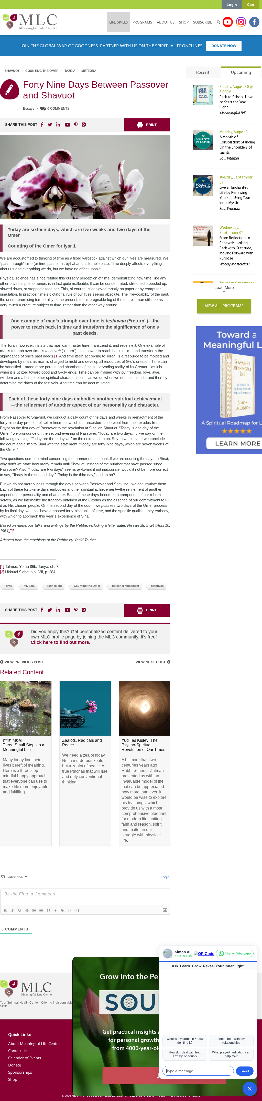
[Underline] (19, 910)
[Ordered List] (34, 910)
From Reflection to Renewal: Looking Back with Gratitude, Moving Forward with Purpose (236, 248)
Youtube (228, 22)
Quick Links (19, 1034)
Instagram (241, 22)
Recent (203, 73)
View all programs (224, 306)
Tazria (69, 71)
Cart (250, 5)
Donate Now (223, 45)
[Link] (62, 910)
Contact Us (17, 1050)
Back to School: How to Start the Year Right (236, 102)
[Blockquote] (48, 910)
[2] (11, 531)
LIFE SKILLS (118, 22)
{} (69, 910)
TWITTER (50, 124)
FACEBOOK (42, 124)
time (9, 585)
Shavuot (12, 71)
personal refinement (125, 585)
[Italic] (12, 910)
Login (232, 5)
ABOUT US (165, 22)
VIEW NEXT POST (151, 662)
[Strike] (26, 910)
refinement (54, 585)
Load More (224, 287)
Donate (14, 1065)
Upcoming (241, 73)
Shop (12, 1079)
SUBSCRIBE (202, 22)
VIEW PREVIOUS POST (23, 662)
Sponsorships (20, 1072)
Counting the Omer (42, 71)
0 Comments (58, 108)
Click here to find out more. (60, 642)
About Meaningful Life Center (34, 1043)
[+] (76, 910)
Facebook (254, 22)
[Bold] (5, 910)
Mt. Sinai (29, 585)
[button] (250, 1089)
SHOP (184, 22)
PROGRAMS (142, 22)
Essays (28, 108)
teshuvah (157, 585)
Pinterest (75, 124)
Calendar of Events (24, 1057)
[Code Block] (55, 910)
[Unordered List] (41, 910)
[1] (56, 356)
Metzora (88, 71)
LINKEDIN (57, 124)
